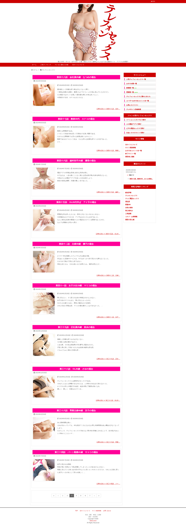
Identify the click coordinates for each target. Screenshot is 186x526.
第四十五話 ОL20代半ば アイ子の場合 (76, 202)
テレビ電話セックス (132, 198)
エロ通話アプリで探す (133, 124)
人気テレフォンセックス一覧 (136, 79)
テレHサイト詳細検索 (133, 109)
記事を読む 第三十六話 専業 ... (108, 442)
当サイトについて (78, 65)
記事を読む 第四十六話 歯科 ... (108, 192)
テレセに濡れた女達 (61, 65)
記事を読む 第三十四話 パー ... (108, 484)
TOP (76, 510)
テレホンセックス (131, 195)
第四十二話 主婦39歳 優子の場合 (76, 244)
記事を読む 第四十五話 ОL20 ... (108, 234)
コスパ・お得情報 (131, 216)
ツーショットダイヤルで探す (136, 119)
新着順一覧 (131, 88)
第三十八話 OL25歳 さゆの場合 (76, 369)
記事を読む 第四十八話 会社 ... (108, 109)
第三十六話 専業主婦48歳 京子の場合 (76, 410)
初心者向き (129, 210)
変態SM (128, 204)
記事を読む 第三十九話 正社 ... (108, 359)
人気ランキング (45, 65)
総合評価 (128, 192)
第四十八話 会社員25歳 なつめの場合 (76, 77)
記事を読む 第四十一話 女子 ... (108, 317)
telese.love (93, 520)
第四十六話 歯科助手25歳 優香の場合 (76, 160)
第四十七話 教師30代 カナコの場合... (141, 178)
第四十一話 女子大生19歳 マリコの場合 (76, 285)
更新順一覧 (132, 92)
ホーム (34, 65)
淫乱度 (127, 201)
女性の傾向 (129, 207)
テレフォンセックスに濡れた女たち (138, 96)
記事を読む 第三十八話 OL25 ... (108, 400)
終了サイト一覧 (130, 153)
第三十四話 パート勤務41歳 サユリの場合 (76, 452)
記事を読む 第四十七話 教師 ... (108, 150)
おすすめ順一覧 (131, 83)
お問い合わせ (107, 510)
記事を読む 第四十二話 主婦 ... (108, 275)
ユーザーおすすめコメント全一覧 (137, 100)
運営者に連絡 (129, 156)
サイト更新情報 (130, 147)
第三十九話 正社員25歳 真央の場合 (76, 327)
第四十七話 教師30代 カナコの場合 (76, 119)
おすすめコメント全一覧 (133, 150)
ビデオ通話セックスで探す (135, 128)
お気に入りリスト (132, 105)
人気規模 (128, 213)
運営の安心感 (129, 219)
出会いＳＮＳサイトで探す (135, 132)
